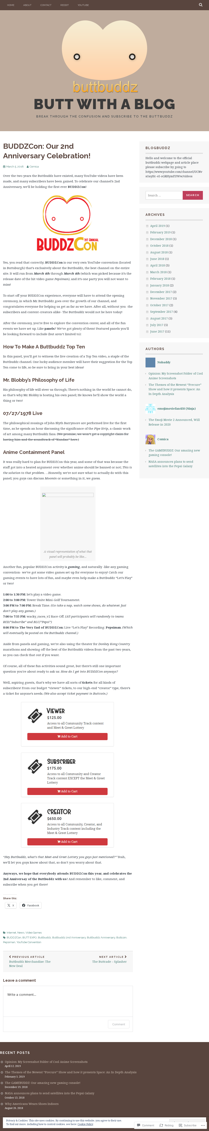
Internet (11, 932)
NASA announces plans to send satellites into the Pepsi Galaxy (49, 1093)
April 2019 (157, 226)
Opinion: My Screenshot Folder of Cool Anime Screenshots (46, 1062)
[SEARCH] (201, 5)
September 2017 (161, 312)
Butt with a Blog (104, 104)
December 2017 (161, 292)
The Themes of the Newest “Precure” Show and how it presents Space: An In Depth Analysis (175, 389)
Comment (118, 1024)
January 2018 (159, 285)
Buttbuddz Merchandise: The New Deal (30, 961)
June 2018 (157, 259)
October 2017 (159, 305)
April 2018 (157, 265)
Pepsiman (9, 942)
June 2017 (157, 331)
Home (10, 5)
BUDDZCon (14, 937)
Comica (34, 166)
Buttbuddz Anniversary (101, 937)
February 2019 (160, 232)
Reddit (64, 5)
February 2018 (160, 279)
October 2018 (159, 245)
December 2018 (161, 239)
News (20, 932)
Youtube (83, 5)
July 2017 (156, 325)
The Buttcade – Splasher (109, 959)
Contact (45, 5)
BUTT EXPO (29, 937)
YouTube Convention (29, 942)
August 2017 (159, 318)
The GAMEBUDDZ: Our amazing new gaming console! (42, 1083)
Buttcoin (121, 937)
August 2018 (159, 252)
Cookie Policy (85, 1124)
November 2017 (161, 298)
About (27, 5)
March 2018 (158, 272)
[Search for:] (164, 195)
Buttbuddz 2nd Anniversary (69, 937)
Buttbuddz (44, 937)
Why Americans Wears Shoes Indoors (32, 1104)
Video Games (34, 932)
